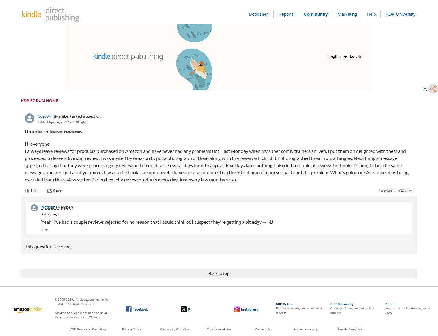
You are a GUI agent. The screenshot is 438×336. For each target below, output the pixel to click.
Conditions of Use (219, 329)
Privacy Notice (132, 329)
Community (316, 14)
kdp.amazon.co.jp (306, 329)
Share (57, 190)
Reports (286, 14)
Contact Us (262, 329)
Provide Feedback (349, 329)
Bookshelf (258, 14)
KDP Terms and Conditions (88, 329)
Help (371, 14)
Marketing (347, 14)
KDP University (401, 14)
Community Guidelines (175, 329)
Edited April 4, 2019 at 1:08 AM (62, 122)
